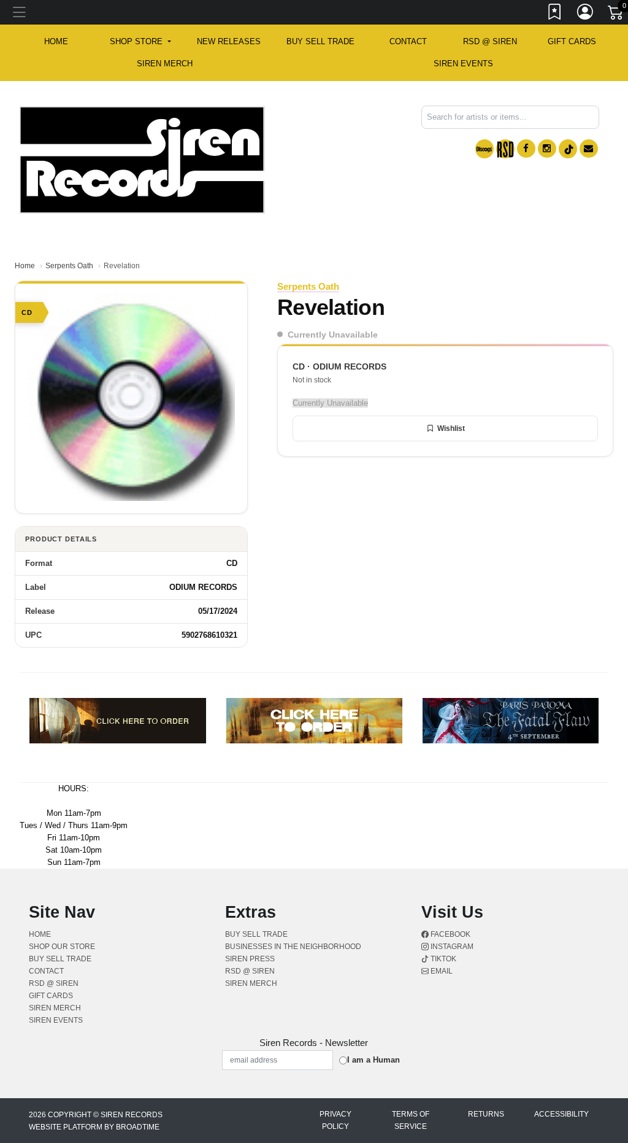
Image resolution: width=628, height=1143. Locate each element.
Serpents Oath (69, 266)
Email (441, 971)
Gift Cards (572, 41)
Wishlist (451, 428)
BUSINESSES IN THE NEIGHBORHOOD (293, 946)
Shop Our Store (62, 946)
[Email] (588, 148)
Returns (486, 1114)
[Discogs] (484, 149)
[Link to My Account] (585, 14)
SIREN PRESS (250, 959)
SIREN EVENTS (463, 63)
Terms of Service (410, 1120)
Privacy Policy (335, 1120)
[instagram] (547, 148)
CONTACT (408, 41)
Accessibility (561, 1114)
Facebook (449, 934)
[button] (140, 42)
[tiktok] (567, 149)
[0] (616, 15)
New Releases (229, 41)
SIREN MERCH (165, 63)
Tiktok (442, 959)
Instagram (451, 946)
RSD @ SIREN (490, 41)
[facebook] (526, 148)
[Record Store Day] (505, 149)
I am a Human (373, 1059)
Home (25, 266)
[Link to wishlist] (555, 14)
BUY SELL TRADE (320, 41)
